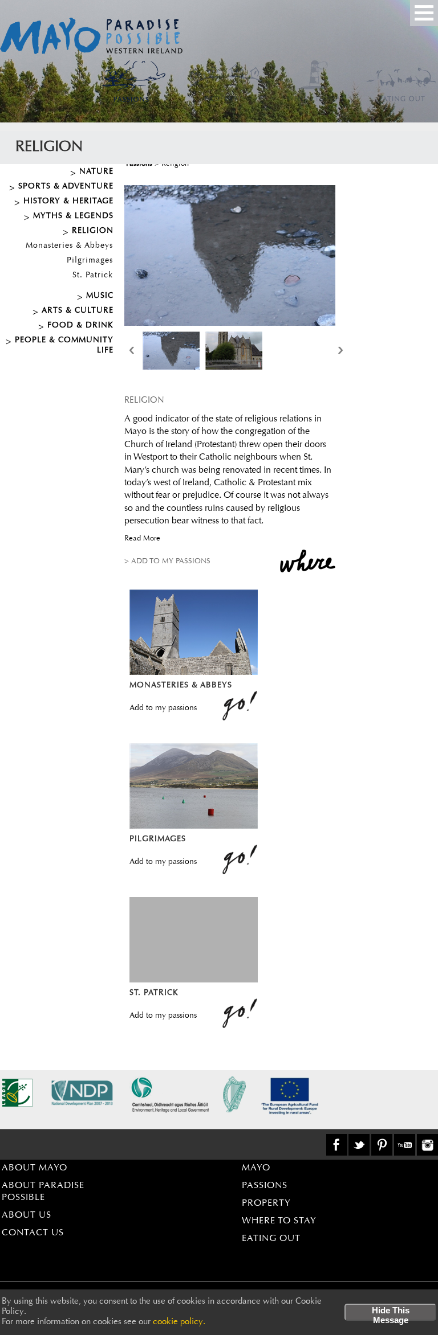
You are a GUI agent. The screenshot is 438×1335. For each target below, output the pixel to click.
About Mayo (34, 1168)
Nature (96, 172)
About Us (26, 1215)
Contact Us (33, 1233)
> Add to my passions (167, 561)
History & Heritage (68, 202)
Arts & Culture (77, 311)
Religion (92, 231)
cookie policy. (179, 1322)
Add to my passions (163, 708)
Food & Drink (80, 326)
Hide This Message (390, 1313)
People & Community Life (64, 346)
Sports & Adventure (65, 187)
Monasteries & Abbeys (69, 246)
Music (99, 296)
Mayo (256, 1168)
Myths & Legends (73, 216)
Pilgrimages (90, 261)
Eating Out (271, 1238)
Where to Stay (279, 1221)
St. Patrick (92, 276)
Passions (264, 1185)
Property (266, 1203)
